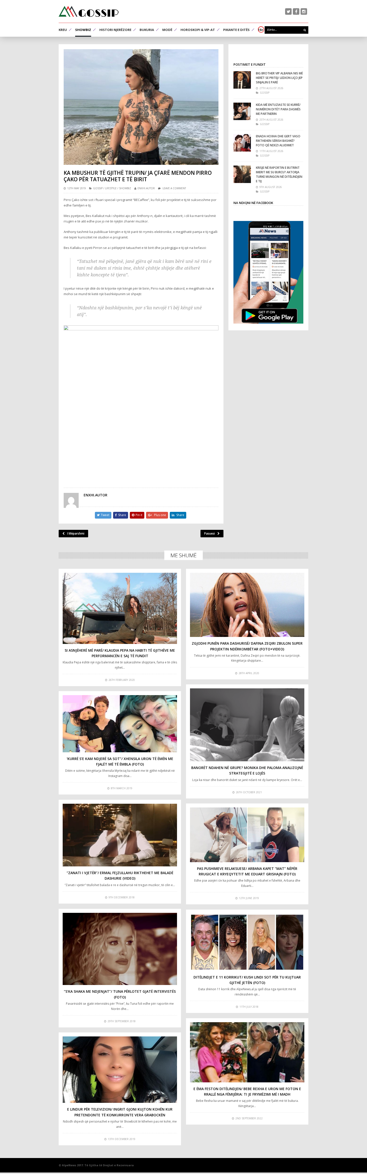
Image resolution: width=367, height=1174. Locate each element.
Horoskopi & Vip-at (198, 29)
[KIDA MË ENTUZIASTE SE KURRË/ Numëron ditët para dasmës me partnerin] (242, 111)
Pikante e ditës (236, 29)
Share (122, 515)
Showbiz (83, 29)
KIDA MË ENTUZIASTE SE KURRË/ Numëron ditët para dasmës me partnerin (278, 109)
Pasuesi (209, 533)
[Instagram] (304, 11)
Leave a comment (174, 188)
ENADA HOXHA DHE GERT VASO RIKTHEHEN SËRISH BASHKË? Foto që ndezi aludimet (278, 140)
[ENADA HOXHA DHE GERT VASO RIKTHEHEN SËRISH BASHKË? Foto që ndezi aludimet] (242, 143)
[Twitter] (288, 11)
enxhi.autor (146, 188)
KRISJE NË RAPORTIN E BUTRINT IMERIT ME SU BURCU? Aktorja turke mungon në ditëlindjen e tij (279, 174)
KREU (63, 29)
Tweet (105, 515)
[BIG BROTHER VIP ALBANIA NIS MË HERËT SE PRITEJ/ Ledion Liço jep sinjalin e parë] (242, 80)
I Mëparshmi (75, 533)
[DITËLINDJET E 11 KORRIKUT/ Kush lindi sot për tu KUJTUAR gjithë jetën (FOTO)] (247, 942)
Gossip (98, 188)
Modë (167, 29)
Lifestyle (111, 188)
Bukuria (147, 29)
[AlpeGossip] (89, 11)
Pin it (139, 515)
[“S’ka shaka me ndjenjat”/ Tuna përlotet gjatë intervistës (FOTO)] (120, 949)
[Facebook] (296, 11)
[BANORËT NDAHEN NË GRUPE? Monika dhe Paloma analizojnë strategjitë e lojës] (247, 724)
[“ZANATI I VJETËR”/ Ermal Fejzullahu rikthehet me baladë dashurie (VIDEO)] (120, 835)
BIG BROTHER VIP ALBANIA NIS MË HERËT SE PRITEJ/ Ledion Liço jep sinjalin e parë (279, 77)
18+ (260, 29)
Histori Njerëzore (115, 29)
